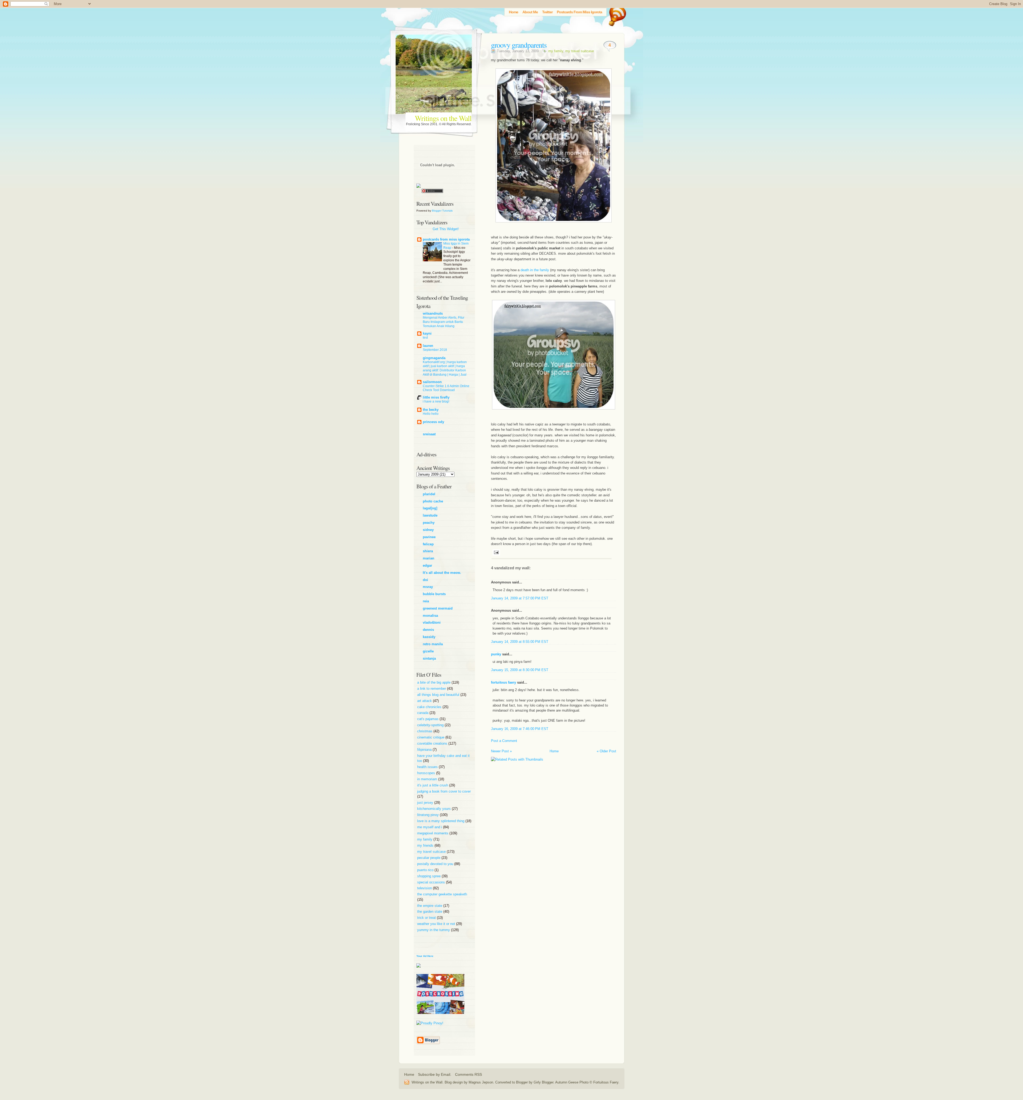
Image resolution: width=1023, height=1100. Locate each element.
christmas (425, 731)
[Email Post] (495, 552)
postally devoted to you (435, 864)
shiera (428, 551)
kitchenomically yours (434, 809)
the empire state (430, 906)
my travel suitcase (579, 51)
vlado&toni (432, 622)
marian (428, 558)
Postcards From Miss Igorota (579, 12)
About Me (530, 12)
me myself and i (430, 827)
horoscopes (426, 773)
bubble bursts (434, 594)
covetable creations (432, 743)
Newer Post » (501, 751)
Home (513, 12)
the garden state (430, 912)
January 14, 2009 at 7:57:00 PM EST (519, 598)
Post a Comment (504, 741)
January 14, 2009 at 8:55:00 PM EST (519, 642)
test (425, 337)
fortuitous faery (503, 682)
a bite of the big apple (434, 682)
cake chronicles (430, 707)
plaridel (429, 494)
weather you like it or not (436, 924)
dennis (428, 630)
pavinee (429, 537)
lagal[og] (430, 508)
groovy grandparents (519, 45)
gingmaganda (434, 358)
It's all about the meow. (442, 573)
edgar (427, 565)
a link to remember (432, 689)
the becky (431, 410)
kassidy (429, 637)
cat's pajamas (428, 719)
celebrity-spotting (431, 725)
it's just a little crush (433, 785)
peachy (429, 523)
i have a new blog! (436, 401)
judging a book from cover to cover (444, 791)
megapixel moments (433, 833)
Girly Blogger (543, 1082)
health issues (428, 767)
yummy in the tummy (434, 930)
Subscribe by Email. (434, 1074)
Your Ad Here (424, 956)
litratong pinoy (428, 815)
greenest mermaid (438, 608)
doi (425, 580)
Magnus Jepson (481, 1082)
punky (496, 654)
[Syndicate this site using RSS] (408, 1082)
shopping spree (429, 876)
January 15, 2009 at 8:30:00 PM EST (519, 670)
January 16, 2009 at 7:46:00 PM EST (519, 729)
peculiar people (429, 858)
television (425, 888)
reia (426, 601)
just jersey (425, 803)
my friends (426, 845)
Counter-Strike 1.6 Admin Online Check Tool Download (446, 388)
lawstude (430, 515)
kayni (427, 333)
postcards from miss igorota (446, 239)
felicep (428, 544)
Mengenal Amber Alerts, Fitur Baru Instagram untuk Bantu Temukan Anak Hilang (443, 322)
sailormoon (432, 382)
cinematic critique (431, 737)
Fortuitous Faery (605, 1082)
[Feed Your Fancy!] (616, 14)
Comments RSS (468, 1074)
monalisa (430, 616)
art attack (425, 701)
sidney (428, 530)
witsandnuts (433, 313)
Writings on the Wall (443, 118)
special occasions (431, 882)
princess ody (433, 422)
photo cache (433, 501)
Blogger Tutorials (442, 210)
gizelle (428, 651)
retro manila (433, 644)
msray (428, 587)
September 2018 (435, 350)
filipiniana (425, 750)
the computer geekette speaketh (442, 894)
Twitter (547, 12)
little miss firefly (436, 397)
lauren (428, 346)
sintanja (429, 658)
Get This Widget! (446, 229)
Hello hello (431, 414)
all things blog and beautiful (438, 695)
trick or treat (427, 918)
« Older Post (606, 751)
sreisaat (429, 434)
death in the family (535, 270)
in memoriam (427, 779)
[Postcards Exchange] (440, 1018)
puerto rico (426, 870)
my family (555, 51)
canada (423, 713)
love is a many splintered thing (441, 821)
